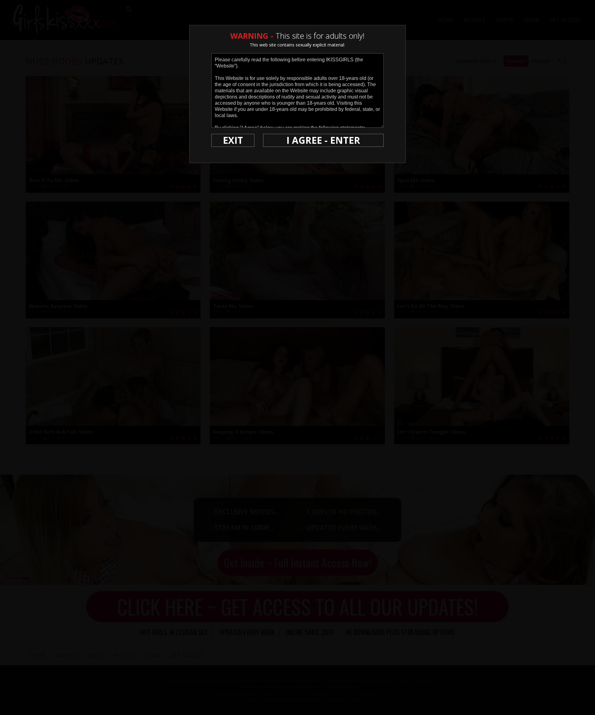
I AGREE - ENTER (323, 140)
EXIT (233, 140)
